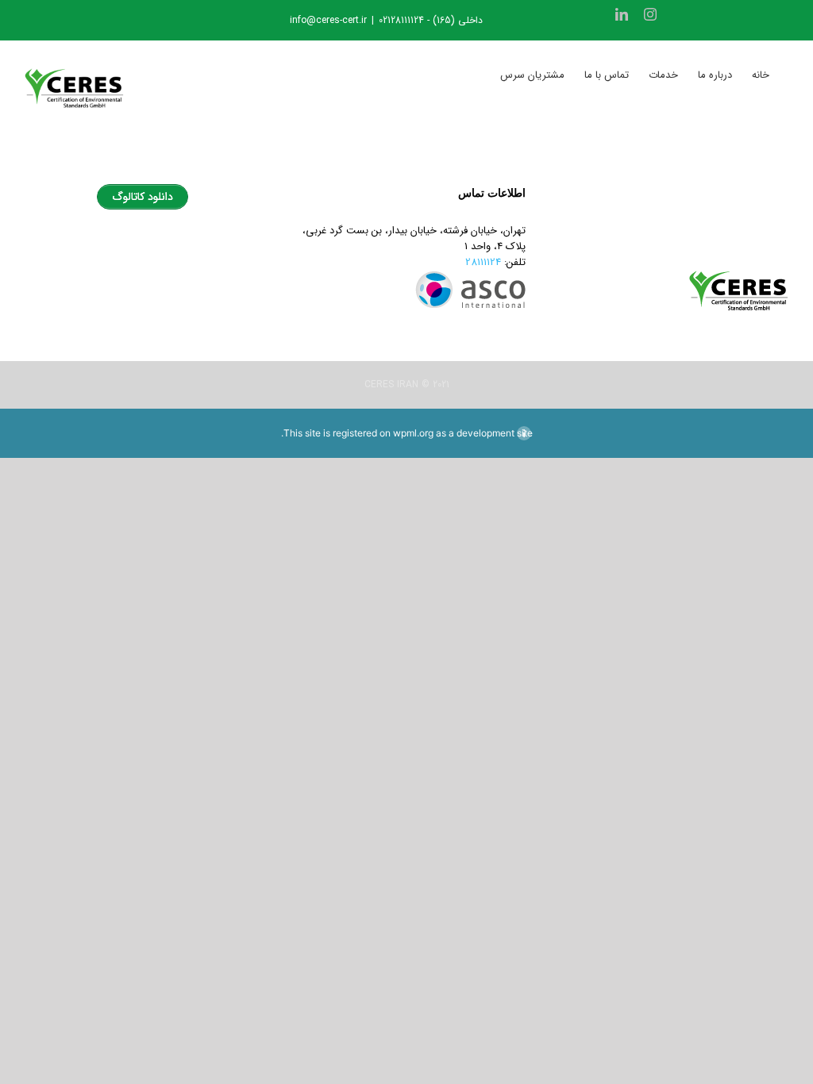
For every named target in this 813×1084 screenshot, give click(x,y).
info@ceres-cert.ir (328, 20)
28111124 (483, 262)
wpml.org (413, 433)
